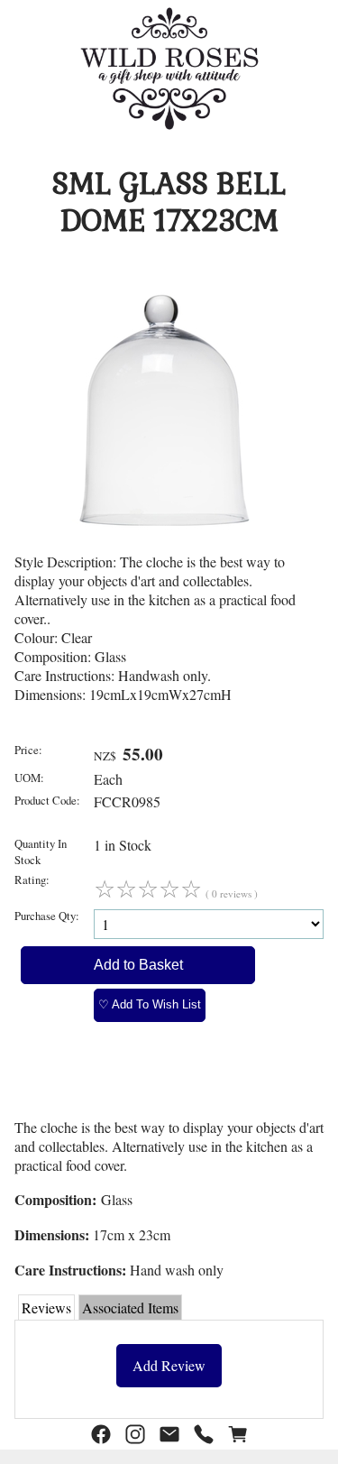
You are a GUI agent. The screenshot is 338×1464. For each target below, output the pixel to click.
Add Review (169, 1365)
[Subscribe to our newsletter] (169, 1434)
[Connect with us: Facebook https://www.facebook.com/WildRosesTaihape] (101, 1434)
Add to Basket (138, 964)
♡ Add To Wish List (149, 1004)
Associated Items (130, 1307)
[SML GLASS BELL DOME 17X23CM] (162, 542)
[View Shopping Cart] (238, 1434)
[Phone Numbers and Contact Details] (203, 1434)
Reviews (46, 1307)
